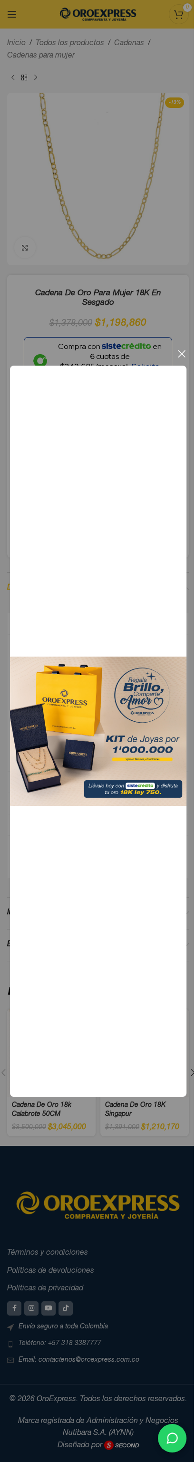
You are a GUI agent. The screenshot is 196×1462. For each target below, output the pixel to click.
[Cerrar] (181, 354)
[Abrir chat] (172, 1438)
